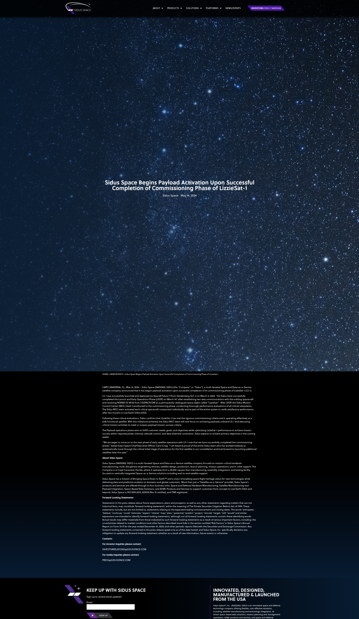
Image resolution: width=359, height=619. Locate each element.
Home (105, 374)
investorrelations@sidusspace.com (124, 549)
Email (90, 602)
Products (173, 8)
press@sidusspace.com (116, 560)
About (156, 8)
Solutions (192, 8)
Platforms (212, 8)
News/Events (233, 8)
